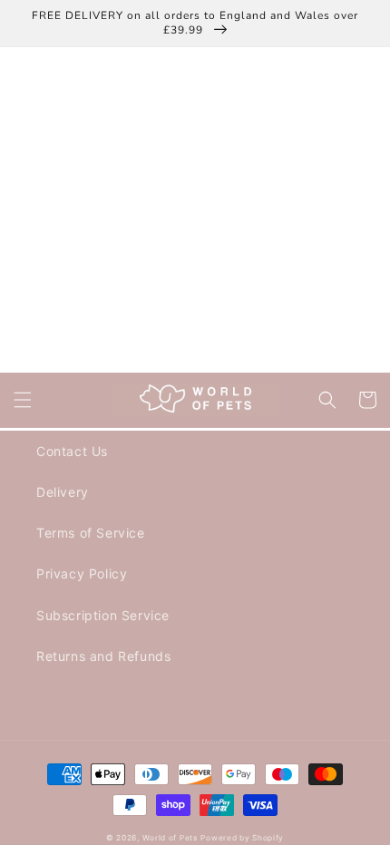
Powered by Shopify (242, 837)
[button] (23, 400)
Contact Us (72, 451)
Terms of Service (90, 532)
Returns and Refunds (103, 656)
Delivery (62, 492)
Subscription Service (103, 615)
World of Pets (170, 837)
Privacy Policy (81, 573)
